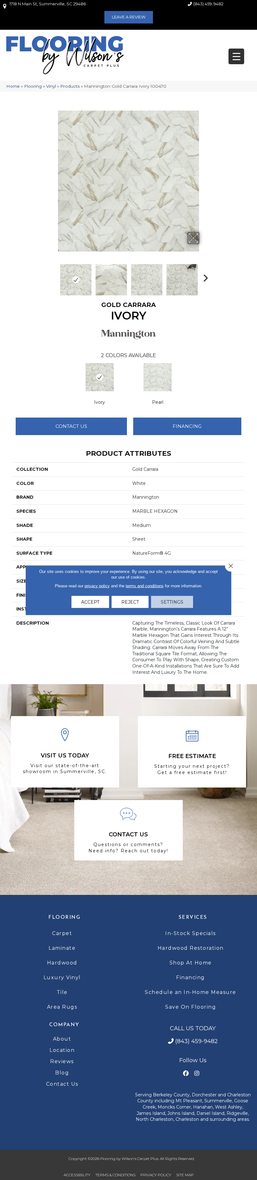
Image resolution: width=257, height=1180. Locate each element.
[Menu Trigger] (236, 56)
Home (13, 86)
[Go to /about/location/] (65, 751)
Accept (90, 602)
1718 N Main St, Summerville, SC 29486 (47, 3)
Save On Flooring (190, 1007)
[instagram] (196, 1074)
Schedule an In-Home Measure (190, 992)
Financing (190, 977)
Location (62, 1050)
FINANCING (187, 426)
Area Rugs (62, 1007)
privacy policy (97, 585)
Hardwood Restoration (191, 948)
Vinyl (51, 86)
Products (70, 86)
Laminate (62, 948)
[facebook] (185, 1074)
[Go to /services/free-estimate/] (192, 752)
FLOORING (64, 917)
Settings (172, 602)
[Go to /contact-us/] (128, 830)
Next (204, 276)
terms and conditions (145, 585)
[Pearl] (157, 377)
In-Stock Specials (190, 933)
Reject (130, 602)
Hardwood (62, 963)
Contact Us (71, 426)
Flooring (33, 86)
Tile (62, 992)
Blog (62, 1073)
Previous (53, 276)
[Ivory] (99, 377)
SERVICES (193, 917)
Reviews (62, 1061)
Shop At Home (191, 963)
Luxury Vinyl (62, 977)
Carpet (62, 933)
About (62, 1039)
